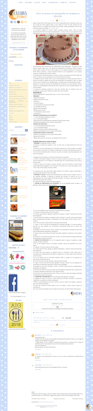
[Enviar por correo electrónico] (66, 318)
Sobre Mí (63, 2)
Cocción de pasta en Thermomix (23, 168)
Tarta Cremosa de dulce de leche (23, 187)
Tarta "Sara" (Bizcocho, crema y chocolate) (23, 140)
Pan (10, 115)
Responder (38, 349)
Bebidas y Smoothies (15, 87)
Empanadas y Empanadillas (17, 106)
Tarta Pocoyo (22, 177)
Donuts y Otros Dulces (16, 104)
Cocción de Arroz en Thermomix (23, 196)
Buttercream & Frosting (65, 320)
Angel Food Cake (14, 85)
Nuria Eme (38, 335)
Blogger (24, 296)
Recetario (28, 2)
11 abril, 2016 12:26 (46, 335)
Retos (10, 117)
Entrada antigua (77, 399)
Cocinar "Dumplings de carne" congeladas (23, 150)
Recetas (37, 2)
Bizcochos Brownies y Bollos (48, 320)
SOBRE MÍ (14, 43)
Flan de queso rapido (22, 206)
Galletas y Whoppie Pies (16, 111)
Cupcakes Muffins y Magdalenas (18, 101)
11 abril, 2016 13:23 (47, 365)
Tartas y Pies (13, 122)
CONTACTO (22, 43)
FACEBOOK (45, 299)
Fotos (44, 2)
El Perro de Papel (49, 407)
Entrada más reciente (39, 399)
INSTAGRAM (62, 299)
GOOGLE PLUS (69, 299)
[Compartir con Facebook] (70, 318)
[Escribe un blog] (67, 318)
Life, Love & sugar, (53, 28)
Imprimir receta (39, 312)
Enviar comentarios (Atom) (46, 402)
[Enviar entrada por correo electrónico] (63, 318)
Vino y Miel (38, 365)
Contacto (72, 2)
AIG (10, 83)
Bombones (12, 92)
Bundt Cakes (13, 94)
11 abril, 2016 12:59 (46, 354)
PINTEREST (56, 299)
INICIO (20, 2)
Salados (11, 119)
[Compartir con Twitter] (68, 318)
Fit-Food (11, 108)
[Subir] (88, 407)
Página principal (59, 399)
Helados (11, 113)
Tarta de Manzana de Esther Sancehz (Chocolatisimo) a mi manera (23, 160)
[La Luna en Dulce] (13, 291)
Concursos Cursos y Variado (17, 98)
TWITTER (50, 299)
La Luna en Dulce (12, 273)
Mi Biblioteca (53, 2)
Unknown (38, 354)
